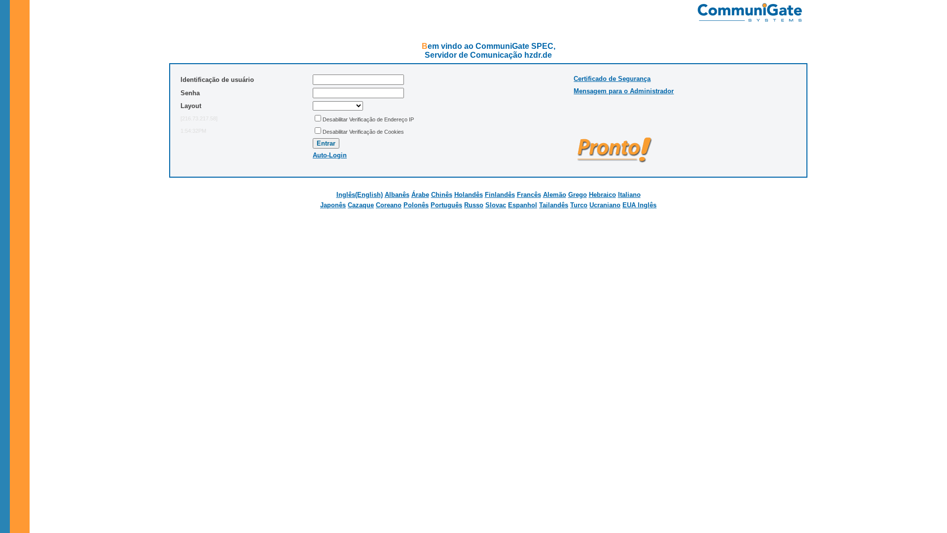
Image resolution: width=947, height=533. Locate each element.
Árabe (420, 194)
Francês (529, 194)
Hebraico (602, 194)
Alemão (554, 194)
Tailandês (553, 205)
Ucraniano (604, 205)
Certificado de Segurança (612, 78)
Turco (578, 205)
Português (446, 205)
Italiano (629, 194)
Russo (473, 205)
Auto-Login (330, 155)
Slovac (495, 205)
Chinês (441, 194)
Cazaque (361, 205)
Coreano (388, 205)
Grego (577, 194)
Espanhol (522, 205)
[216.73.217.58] (199, 118)
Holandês (468, 194)
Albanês (397, 194)
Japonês (333, 205)
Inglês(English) (359, 194)
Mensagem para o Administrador (624, 91)
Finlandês (500, 194)
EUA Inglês (639, 205)
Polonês (416, 205)
